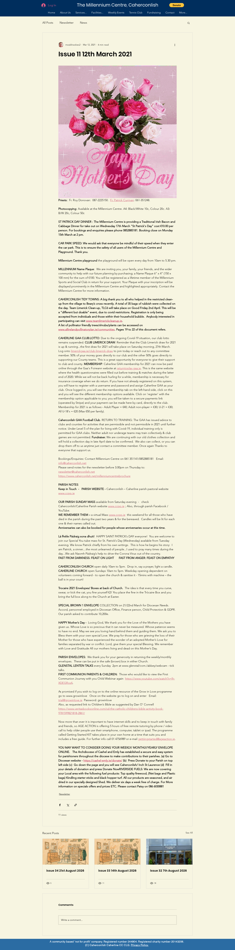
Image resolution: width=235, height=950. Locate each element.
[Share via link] (75, 804)
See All (189, 832)
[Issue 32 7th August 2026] (169, 852)
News (83, 22)
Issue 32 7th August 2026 (168, 871)
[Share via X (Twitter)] (67, 804)
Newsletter (67, 22)
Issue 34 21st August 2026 (65, 871)
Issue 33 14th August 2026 (117, 871)
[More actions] (175, 45)
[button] (176, 5)
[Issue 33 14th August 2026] (117, 852)
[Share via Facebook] (59, 804)
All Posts (47, 22)
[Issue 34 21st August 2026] (66, 852)
